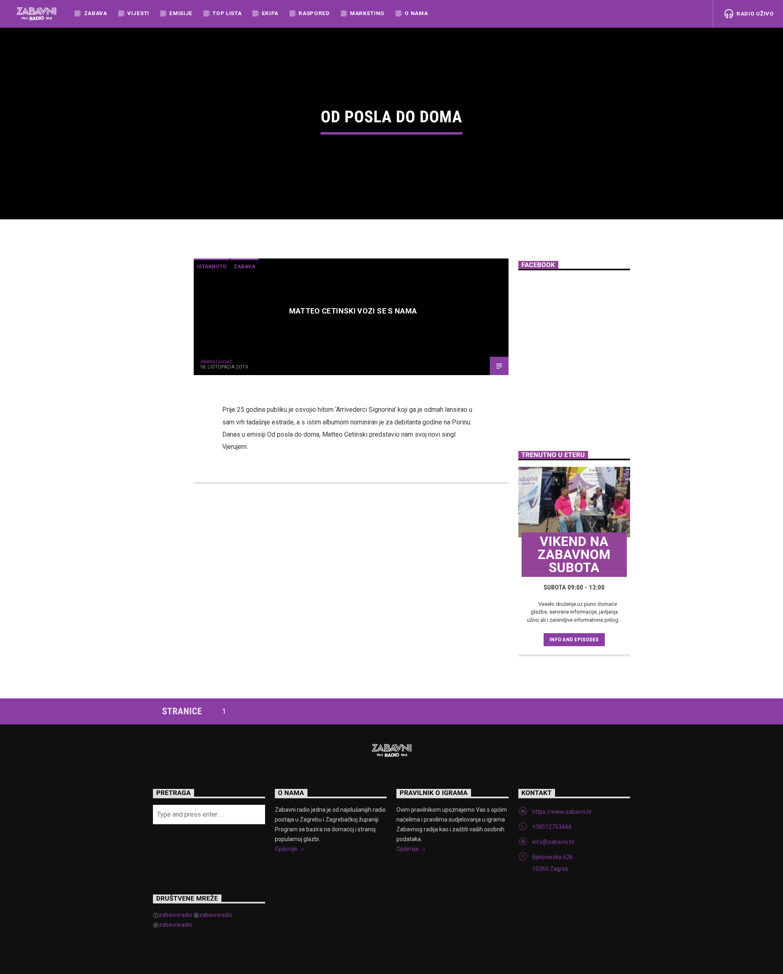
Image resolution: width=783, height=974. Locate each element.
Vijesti (138, 13)
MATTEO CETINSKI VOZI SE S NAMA (353, 311)
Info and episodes (574, 639)
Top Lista (226, 13)
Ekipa (270, 13)
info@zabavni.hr (553, 842)
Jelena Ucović (215, 361)
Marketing (367, 13)
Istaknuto (211, 266)
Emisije (180, 13)
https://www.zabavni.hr (562, 811)
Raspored (314, 13)
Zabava (95, 13)
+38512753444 (551, 827)
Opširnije (287, 849)
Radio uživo (754, 13)
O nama (416, 13)
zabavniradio (175, 915)
